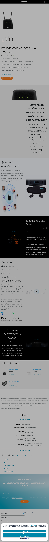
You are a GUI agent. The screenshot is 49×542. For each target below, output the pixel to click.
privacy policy (33, 525)
